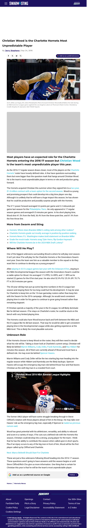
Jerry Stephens (12, 51)
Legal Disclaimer (32, 507)
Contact (46, 499)
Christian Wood (70, 160)
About (8, 499)
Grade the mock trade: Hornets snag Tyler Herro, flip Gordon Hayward (41, 239)
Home (9, 483)
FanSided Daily (12, 503)
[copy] (20, 55)
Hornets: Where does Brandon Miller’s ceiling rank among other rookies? (42, 230)
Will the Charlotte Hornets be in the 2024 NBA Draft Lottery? (36, 242)
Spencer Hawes (47, 353)
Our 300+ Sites (74, 499)
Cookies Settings (13, 512)
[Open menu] (6, 3)
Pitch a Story (30, 503)
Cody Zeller (41, 347)
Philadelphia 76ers (38, 209)
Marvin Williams (28, 347)
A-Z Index (72, 507)
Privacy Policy (49, 503)
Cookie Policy (12, 507)
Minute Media (17, 518)
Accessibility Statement (53, 507)
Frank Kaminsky (54, 347)
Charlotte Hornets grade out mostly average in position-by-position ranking (43, 233)
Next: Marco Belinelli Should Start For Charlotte (28, 452)
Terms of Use (74, 503)
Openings (29, 499)
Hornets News (20, 483)
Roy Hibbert (71, 347)
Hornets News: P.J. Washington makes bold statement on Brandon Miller (42, 236)
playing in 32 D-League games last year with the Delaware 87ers (40, 269)
